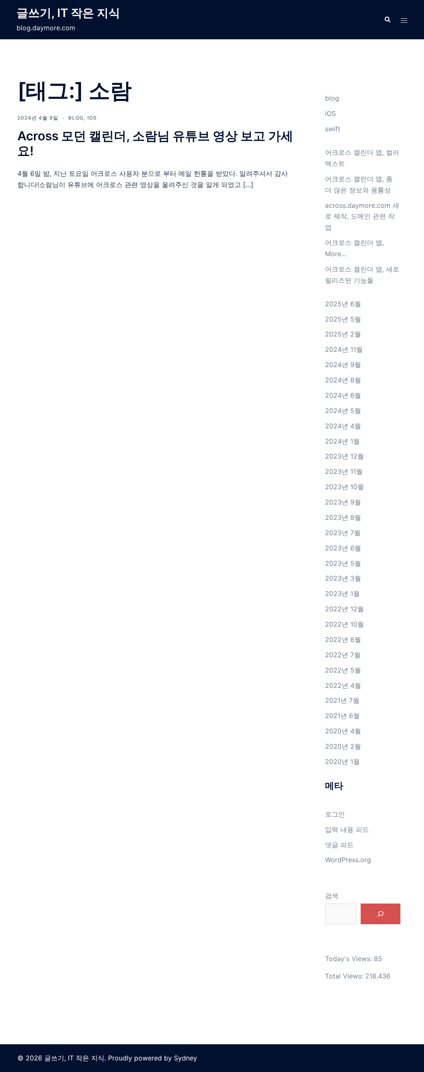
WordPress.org (348, 860)
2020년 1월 (342, 761)
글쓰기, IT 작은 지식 (68, 13)
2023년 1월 (342, 593)
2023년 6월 (343, 548)
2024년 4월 (343, 426)
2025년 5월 (343, 319)
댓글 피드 (339, 845)
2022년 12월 (344, 609)
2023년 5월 (343, 563)
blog (76, 118)
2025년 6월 (343, 304)
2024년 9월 (343, 365)
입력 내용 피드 (347, 829)
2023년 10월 (344, 487)
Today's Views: (349, 958)
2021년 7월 (342, 700)
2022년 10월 (344, 624)
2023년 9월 (343, 502)
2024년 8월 (343, 380)
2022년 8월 (343, 639)
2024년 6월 (343, 395)
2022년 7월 (343, 655)
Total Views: (345, 976)
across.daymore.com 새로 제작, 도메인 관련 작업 (362, 216)
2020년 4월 (343, 731)
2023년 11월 (344, 471)
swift (332, 129)
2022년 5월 (343, 670)
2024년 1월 (342, 441)
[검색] (380, 914)
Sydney (185, 1058)
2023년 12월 (344, 456)
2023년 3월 (343, 578)
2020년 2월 (343, 746)
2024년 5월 (343, 410)
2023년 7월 (343, 533)
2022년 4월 (343, 685)
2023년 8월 (343, 517)
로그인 (335, 814)
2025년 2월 (343, 334)
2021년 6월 (342, 715)
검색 (331, 896)
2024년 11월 (344, 349)
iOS (92, 118)
